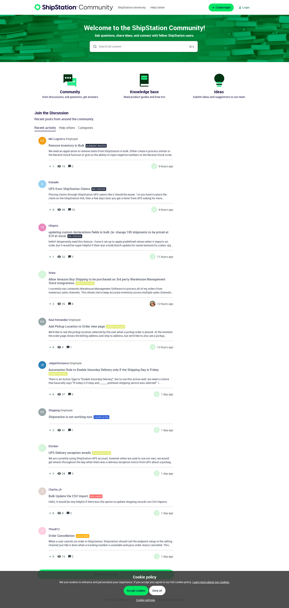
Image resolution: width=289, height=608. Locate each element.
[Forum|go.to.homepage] (73, 7)
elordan (53, 446)
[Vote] (50, 166)
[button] (144, 600)
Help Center (157, 7)
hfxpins (53, 225)
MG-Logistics (57, 139)
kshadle (54, 182)
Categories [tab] (85, 128)
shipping (54, 410)
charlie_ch (55, 489)
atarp (52, 272)
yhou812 (54, 529)
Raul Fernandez (58, 319)
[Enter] (93, 46)
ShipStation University (132, 7)
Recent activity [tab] (45, 128)
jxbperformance (59, 363)
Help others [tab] (67, 128)
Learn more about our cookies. (211, 582)
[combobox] (144, 46)
